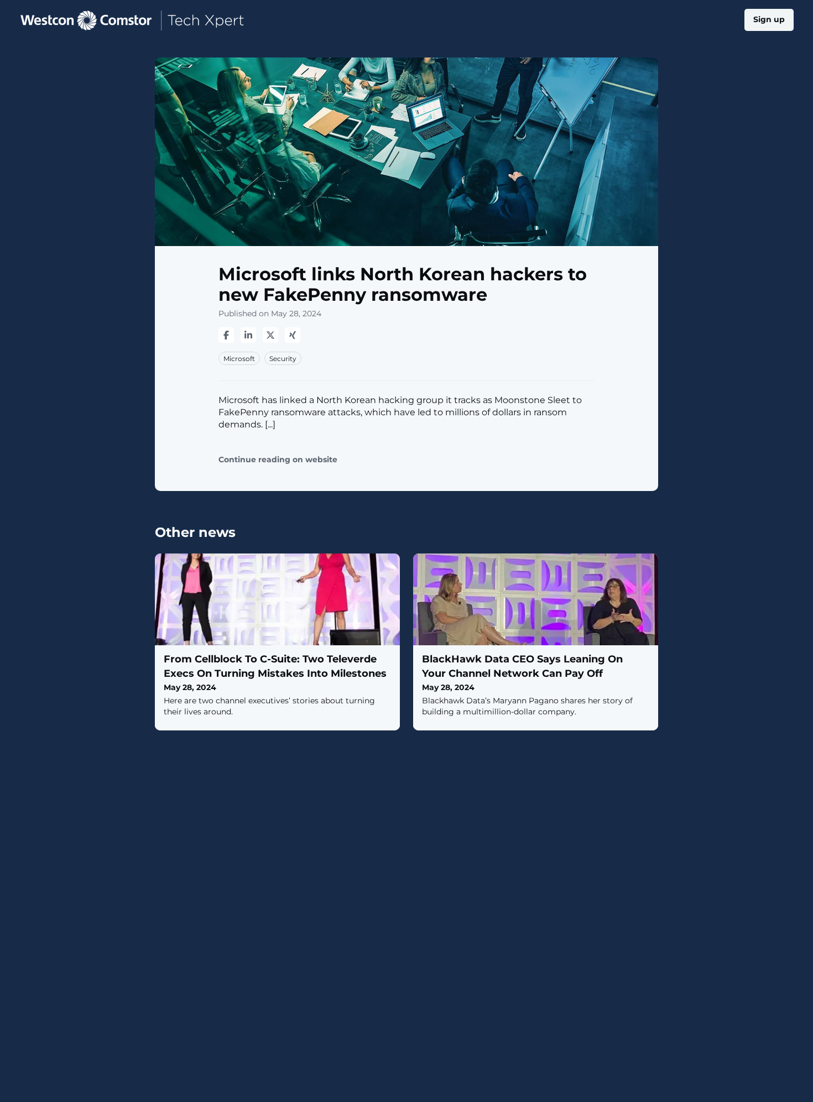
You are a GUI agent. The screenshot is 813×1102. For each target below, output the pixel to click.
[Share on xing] (292, 335)
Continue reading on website (277, 459)
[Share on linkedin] (248, 335)
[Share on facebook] (226, 335)
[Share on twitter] (270, 335)
